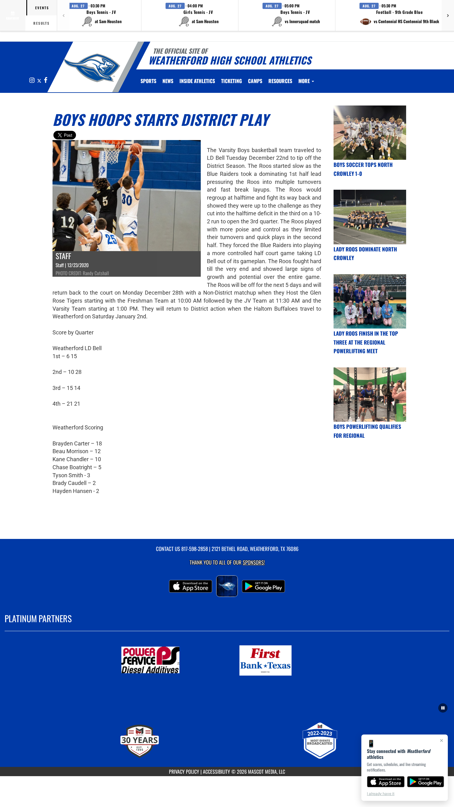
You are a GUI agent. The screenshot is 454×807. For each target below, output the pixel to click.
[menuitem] (167, 80)
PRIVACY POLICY (184, 771)
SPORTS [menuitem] (148, 81)
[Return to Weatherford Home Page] (92, 67)
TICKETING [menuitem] (231, 81)
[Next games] (448, 15)
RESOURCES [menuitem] (280, 81)
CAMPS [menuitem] (255, 81)
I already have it (380, 793)
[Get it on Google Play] (425, 781)
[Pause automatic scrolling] (443, 708)
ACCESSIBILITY (216, 771)
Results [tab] (41, 23)
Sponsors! (254, 562)
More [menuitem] (304, 81)
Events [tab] (42, 7)
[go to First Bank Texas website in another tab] (284, 660)
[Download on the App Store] (386, 781)
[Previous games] (63, 15)
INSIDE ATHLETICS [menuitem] (197, 81)
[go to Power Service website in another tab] (169, 660)
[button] (101, 15)
